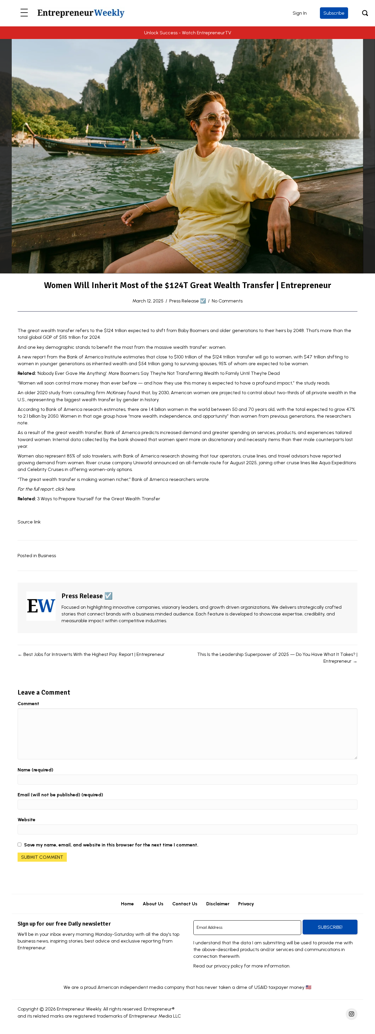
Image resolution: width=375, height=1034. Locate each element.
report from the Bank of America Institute (77, 357)
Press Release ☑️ (187, 301)
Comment (28, 703)
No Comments (227, 301)
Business (47, 555)
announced (165, 462)
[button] (24, 13)
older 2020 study (42, 392)
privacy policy (228, 966)
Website (26, 819)
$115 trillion (70, 337)
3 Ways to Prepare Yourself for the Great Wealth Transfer (98, 498)
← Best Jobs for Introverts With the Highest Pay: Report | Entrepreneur (91, 654)
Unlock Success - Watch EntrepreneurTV (187, 32)
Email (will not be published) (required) (60, 794)
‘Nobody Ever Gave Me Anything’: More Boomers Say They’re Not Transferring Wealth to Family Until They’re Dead (158, 373)
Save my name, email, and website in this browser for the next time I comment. (111, 845)
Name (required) (35, 770)
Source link (29, 522)
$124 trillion (115, 330)
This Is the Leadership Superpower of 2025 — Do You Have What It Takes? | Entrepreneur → (277, 658)
